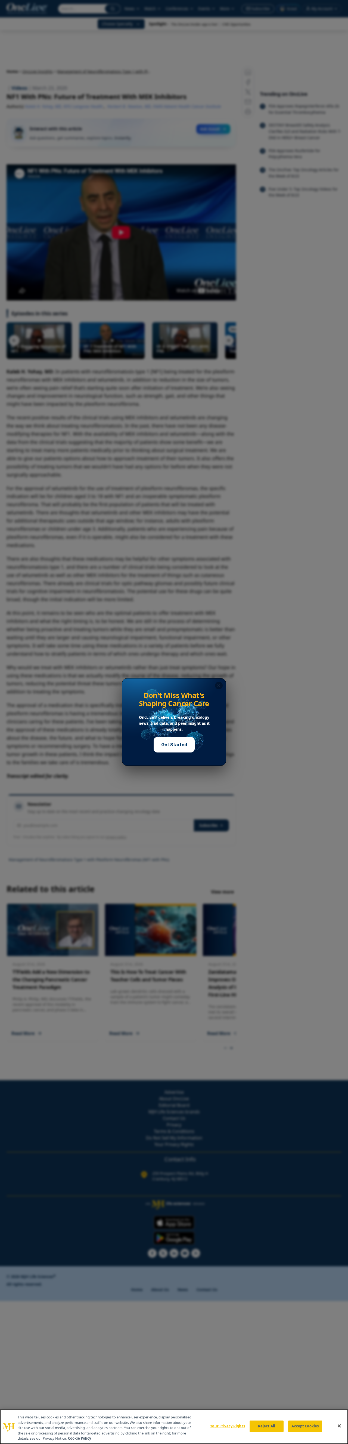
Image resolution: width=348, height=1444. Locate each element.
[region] (174, 1426)
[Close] (339, 1426)
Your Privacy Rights (227, 1426)
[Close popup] (219, 685)
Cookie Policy (79, 1438)
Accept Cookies (305, 1426)
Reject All (266, 1426)
